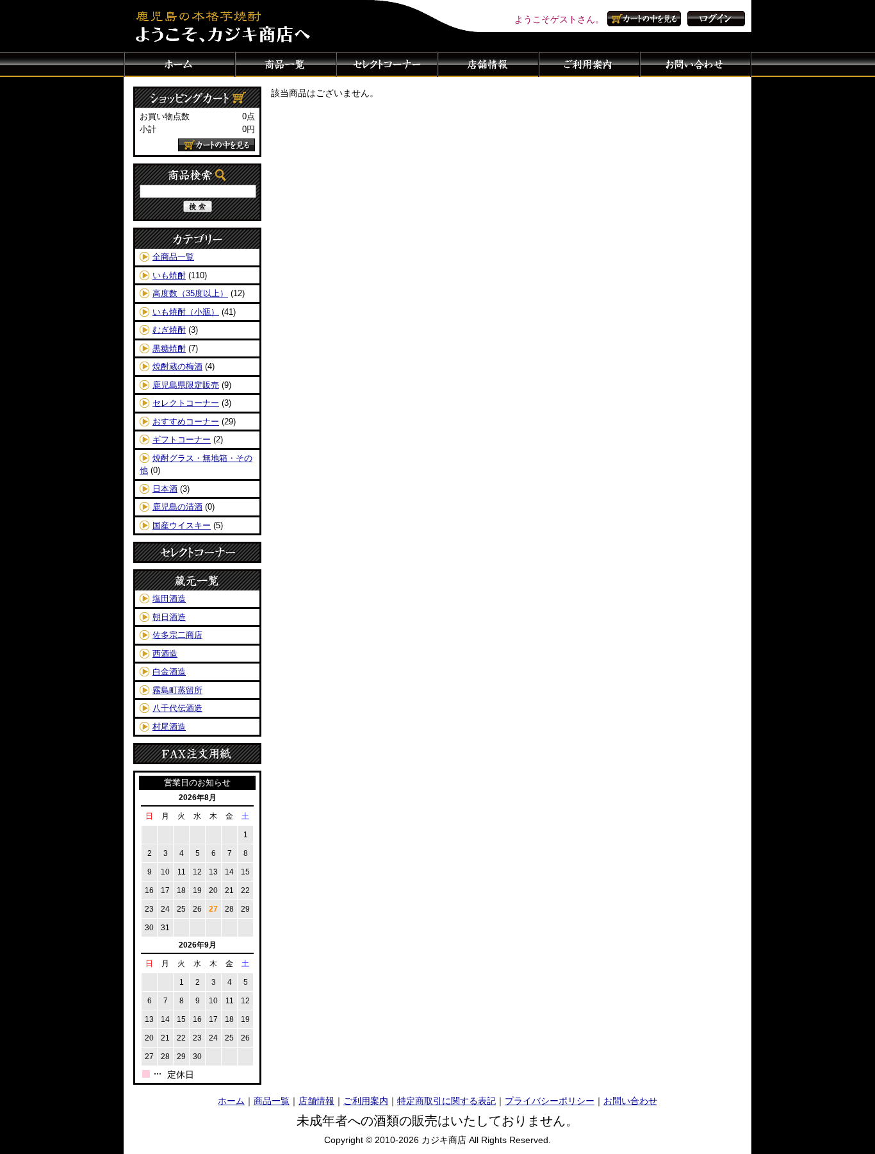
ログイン (716, 18)
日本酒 (164, 489)
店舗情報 (488, 64)
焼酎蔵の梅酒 (177, 366)
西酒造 (164, 653)
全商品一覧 (173, 257)
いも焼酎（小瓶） (185, 312)
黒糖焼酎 (169, 348)
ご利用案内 (589, 64)
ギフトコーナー (181, 439)
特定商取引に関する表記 (446, 1101)
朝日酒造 (169, 617)
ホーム (179, 64)
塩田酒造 (169, 598)
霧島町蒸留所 (177, 690)
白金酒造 (169, 671)
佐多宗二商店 (177, 635)
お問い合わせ (695, 64)
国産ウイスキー (181, 525)
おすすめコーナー (185, 421)
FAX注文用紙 (197, 753)
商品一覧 (285, 64)
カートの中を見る (645, 18)
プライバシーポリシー (549, 1101)
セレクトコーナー (387, 64)
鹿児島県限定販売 (185, 385)
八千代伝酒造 (177, 708)
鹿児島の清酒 (177, 507)
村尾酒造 (169, 727)
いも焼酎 (169, 275)
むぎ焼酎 (169, 330)
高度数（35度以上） (190, 293)
